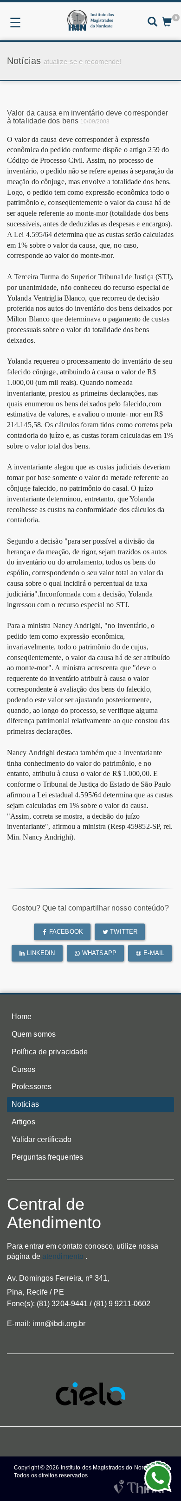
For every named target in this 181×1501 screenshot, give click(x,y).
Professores (32, 1086)
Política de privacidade (50, 1052)
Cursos (24, 1069)
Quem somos (34, 1034)
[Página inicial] (90, 20)
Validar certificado (41, 1139)
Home (22, 1016)
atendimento (63, 1256)
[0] (167, 22)
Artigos (23, 1122)
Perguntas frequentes (47, 1157)
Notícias (25, 1104)
